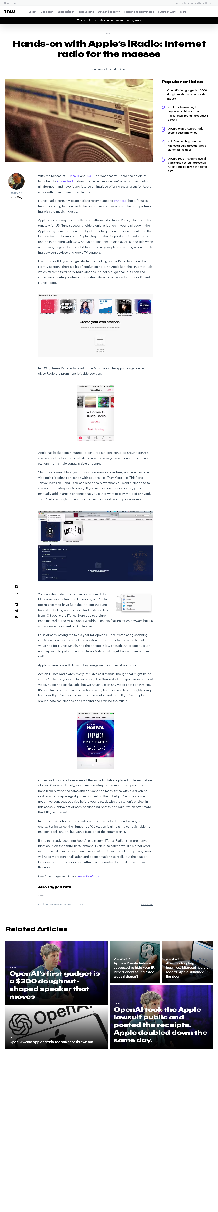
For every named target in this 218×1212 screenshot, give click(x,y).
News (7, 3)
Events (16, 3)
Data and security (109, 11)
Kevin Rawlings (88, 876)
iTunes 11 (72, 176)
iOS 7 (91, 176)
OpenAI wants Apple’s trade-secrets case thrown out (186, 130)
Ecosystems (86, 11)
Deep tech (47, 11)
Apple (109, 34)
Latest (32, 11)
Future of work (167, 11)
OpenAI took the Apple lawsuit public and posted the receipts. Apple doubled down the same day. (187, 164)
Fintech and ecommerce (139, 11)
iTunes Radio (66, 181)
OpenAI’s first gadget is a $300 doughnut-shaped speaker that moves (187, 94)
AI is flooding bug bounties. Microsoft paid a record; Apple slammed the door (187, 145)
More (183, 11)
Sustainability (66, 11)
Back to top (147, 904)
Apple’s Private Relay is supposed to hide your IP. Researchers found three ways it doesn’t (188, 113)
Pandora (120, 200)
